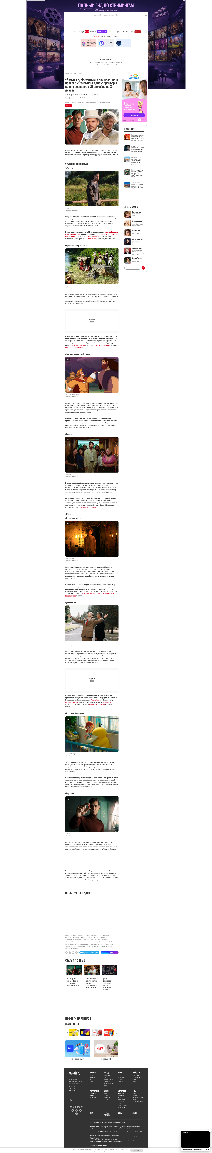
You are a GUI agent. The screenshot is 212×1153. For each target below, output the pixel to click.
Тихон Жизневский (93, 946)
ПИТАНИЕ (120, 1103)
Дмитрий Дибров (137, 248)
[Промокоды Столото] (74, 1032)
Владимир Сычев (71, 944)
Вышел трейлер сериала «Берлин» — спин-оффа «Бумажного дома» (73, 981)
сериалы (73, 102)
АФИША (106, 1093)
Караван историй (97, 15)
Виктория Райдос (137, 239)
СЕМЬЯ (134, 1079)
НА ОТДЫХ (135, 1081)
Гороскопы (111, 32)
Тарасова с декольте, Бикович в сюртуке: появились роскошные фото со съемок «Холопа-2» (91, 982)
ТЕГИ (91, 1113)
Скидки (137, 32)
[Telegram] (80, 1110)
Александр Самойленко (99, 942)
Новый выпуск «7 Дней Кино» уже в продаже (195, 1149)
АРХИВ (134, 1113)
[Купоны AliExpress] (109, 1032)
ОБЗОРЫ (120, 1081)
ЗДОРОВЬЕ (122, 1091)
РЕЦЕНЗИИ (121, 1077)
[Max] (82, 1107)
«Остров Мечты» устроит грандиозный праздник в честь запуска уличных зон (137, 185)
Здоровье (125, 32)
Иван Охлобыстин (87, 937)
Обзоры (116, 36)
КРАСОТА (134, 1095)
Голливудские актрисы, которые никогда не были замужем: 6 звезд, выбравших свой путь (137, 137)
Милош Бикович (83, 944)
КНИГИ (106, 1095)
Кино (87, 32)
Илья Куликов (109, 944)
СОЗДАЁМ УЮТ (136, 1075)
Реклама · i (185, 1132)
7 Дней (117, 15)
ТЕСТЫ (106, 1099)
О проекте (72, 1088)
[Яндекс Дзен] (76, 1110)
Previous (67, 1033)
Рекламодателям (74, 1084)
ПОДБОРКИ (121, 1079)
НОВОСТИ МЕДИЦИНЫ (121, 1098)
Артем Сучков (81, 946)
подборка (81, 102)
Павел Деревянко (100, 937)
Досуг (118, 32)
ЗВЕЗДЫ (92, 1075)
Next (116, 1033)
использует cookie (91, 1149)
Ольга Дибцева (70, 946)
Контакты (72, 1086)
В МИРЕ (92, 1081)
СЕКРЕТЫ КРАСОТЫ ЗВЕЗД (137, 1098)
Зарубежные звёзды (92, 102)
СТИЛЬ (134, 1091)
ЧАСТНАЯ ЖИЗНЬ (108, 1079)
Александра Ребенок (96, 944)
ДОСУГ (106, 1091)
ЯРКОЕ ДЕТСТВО (107, 1114)
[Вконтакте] (70, 1107)
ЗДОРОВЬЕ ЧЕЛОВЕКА (121, 1094)
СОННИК (92, 1095)
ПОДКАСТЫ (107, 1097)
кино (67, 102)
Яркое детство (102, 32)
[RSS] (76, 1114)
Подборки (109, 36)
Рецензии (102, 36)
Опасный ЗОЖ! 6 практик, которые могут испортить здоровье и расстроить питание (137, 148)
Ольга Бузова (136, 230)
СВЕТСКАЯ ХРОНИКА (107, 1076)
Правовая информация (76, 1081)
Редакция (72, 1091)
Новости (74, 32)
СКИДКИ (121, 1113)
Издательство (73, 1079)
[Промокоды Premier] (86, 1032)
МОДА (134, 1093)
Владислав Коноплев (72, 948)
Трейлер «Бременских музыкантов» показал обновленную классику (107, 984)
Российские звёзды (106, 102)
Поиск (146, 15)
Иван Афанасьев (69, 98)
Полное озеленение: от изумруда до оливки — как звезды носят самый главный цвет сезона (137, 173)
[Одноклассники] (74, 1107)
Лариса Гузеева (137, 258)
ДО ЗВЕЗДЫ (93, 1097)
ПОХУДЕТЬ (121, 1101)
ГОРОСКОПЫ (94, 1091)
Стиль (131, 32)
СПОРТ (91, 1079)
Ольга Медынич (88, 939)
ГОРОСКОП (93, 1093)
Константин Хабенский (72, 937)
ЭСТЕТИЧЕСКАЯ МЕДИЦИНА (122, 1106)
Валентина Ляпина (107, 946)
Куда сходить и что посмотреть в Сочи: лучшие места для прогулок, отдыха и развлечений (136, 161)
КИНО (120, 1073)
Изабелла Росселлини (72, 942)
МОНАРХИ (92, 1077)
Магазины (72, 1024)
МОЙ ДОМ (136, 1073)
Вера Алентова (136, 212)
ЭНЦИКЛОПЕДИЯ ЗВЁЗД (108, 1084)
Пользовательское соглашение (98, 1145)
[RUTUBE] (72, 1110)
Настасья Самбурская (102, 939)
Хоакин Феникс (85, 942)
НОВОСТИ (93, 1073)
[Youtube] (78, 1107)
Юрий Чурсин (112, 942)
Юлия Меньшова (137, 221)
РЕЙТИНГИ (107, 1081)
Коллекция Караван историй (108, 15)
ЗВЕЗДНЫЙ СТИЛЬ (137, 1101)
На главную (68, 73)
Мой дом (93, 32)
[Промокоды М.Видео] (98, 1032)
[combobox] (132, 268)
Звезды (81, 32)
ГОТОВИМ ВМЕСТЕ (137, 1077)
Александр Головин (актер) (73, 939)
